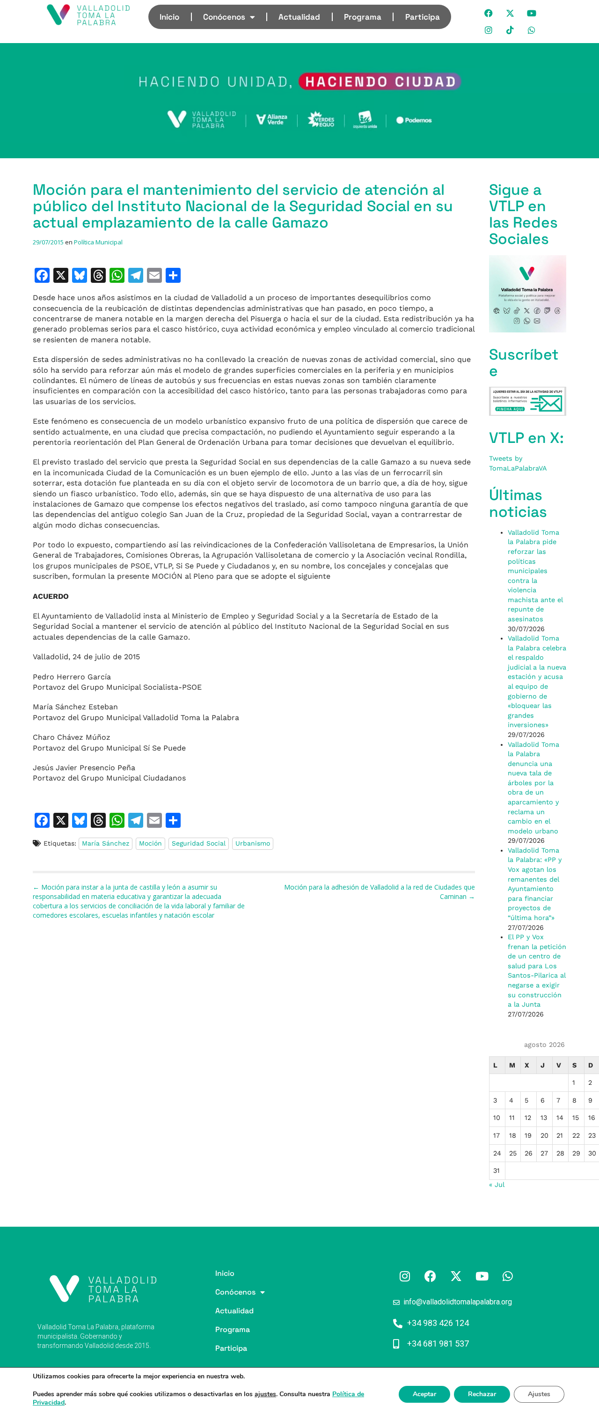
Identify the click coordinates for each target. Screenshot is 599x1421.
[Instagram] (489, 30)
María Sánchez (105, 843)
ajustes (265, 1394)
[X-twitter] (510, 13)
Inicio (169, 17)
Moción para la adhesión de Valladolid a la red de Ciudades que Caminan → (379, 892)
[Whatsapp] (532, 30)
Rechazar (482, 1394)
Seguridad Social (199, 843)
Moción (150, 843)
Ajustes (539, 1394)
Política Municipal (98, 242)
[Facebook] (489, 13)
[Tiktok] (510, 30)
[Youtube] (532, 13)
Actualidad (299, 17)
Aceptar (424, 1394)
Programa (362, 17)
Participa (422, 17)
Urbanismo (252, 843)
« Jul (496, 1184)
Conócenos (224, 17)
